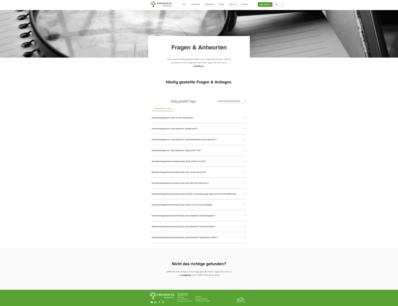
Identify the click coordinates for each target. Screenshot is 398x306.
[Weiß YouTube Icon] (151, 302)
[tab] (163, 108)
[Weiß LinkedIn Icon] (155, 302)
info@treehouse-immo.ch (184, 301)
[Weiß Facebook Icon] (159, 302)
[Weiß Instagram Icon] (162, 302)
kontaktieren (186, 275)
